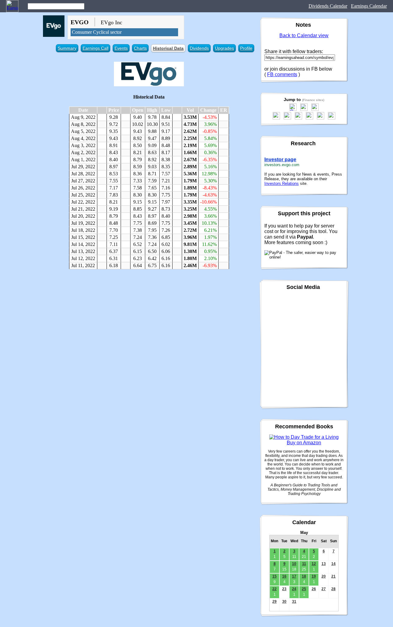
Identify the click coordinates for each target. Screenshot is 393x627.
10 (294, 564)
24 (294, 589)
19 (314, 576)
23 (284, 589)
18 (304, 576)
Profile (246, 48)
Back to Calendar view (304, 35)
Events (121, 48)
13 (323, 564)
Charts (140, 48)
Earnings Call (95, 48)
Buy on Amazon (304, 442)
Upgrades (224, 48)
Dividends (199, 48)
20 (323, 576)
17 (294, 576)
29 (274, 601)
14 (333, 564)
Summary (67, 48)
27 (323, 589)
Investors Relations (281, 183)
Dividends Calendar (328, 6)
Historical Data (168, 48)
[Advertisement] (149, 318)
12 (314, 564)
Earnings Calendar (369, 6)
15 (274, 576)
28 (333, 589)
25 (304, 589)
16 (284, 576)
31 (294, 601)
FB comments (282, 74)
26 (314, 589)
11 (304, 564)
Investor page (280, 159)
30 (284, 601)
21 (333, 576)
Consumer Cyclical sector (97, 32)
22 (274, 589)
